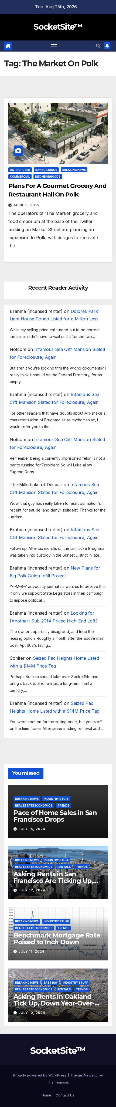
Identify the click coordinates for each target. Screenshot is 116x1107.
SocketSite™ (58, 27)
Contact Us (65, 1095)
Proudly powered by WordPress (40, 1075)
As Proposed (20, 169)
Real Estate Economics (33, 805)
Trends (63, 805)
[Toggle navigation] (54, 46)
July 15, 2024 (32, 829)
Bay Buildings (46, 169)
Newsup (91, 1075)
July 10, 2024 (32, 1013)
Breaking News (74, 169)
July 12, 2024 (32, 890)
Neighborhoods (47, 176)
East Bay (51, 982)
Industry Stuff (56, 798)
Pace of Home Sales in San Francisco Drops (55, 816)
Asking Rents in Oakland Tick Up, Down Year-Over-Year (53, 1003)
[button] (98, 46)
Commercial (20, 176)
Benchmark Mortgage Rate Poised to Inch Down (56, 938)
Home (46, 1095)
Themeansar (57, 1082)
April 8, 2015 (26, 205)
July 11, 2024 (32, 951)
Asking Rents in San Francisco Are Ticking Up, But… (53, 880)
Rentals (64, 866)
